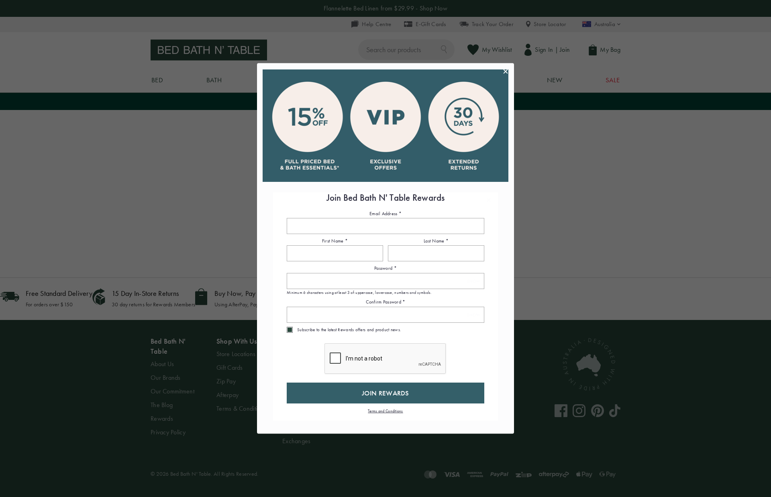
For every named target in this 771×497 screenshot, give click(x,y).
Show (473, 281)
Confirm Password (386, 302)
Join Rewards (385, 393)
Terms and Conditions (385, 410)
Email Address (385, 213)
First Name (335, 241)
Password (385, 268)
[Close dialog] (505, 71)
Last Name (436, 241)
